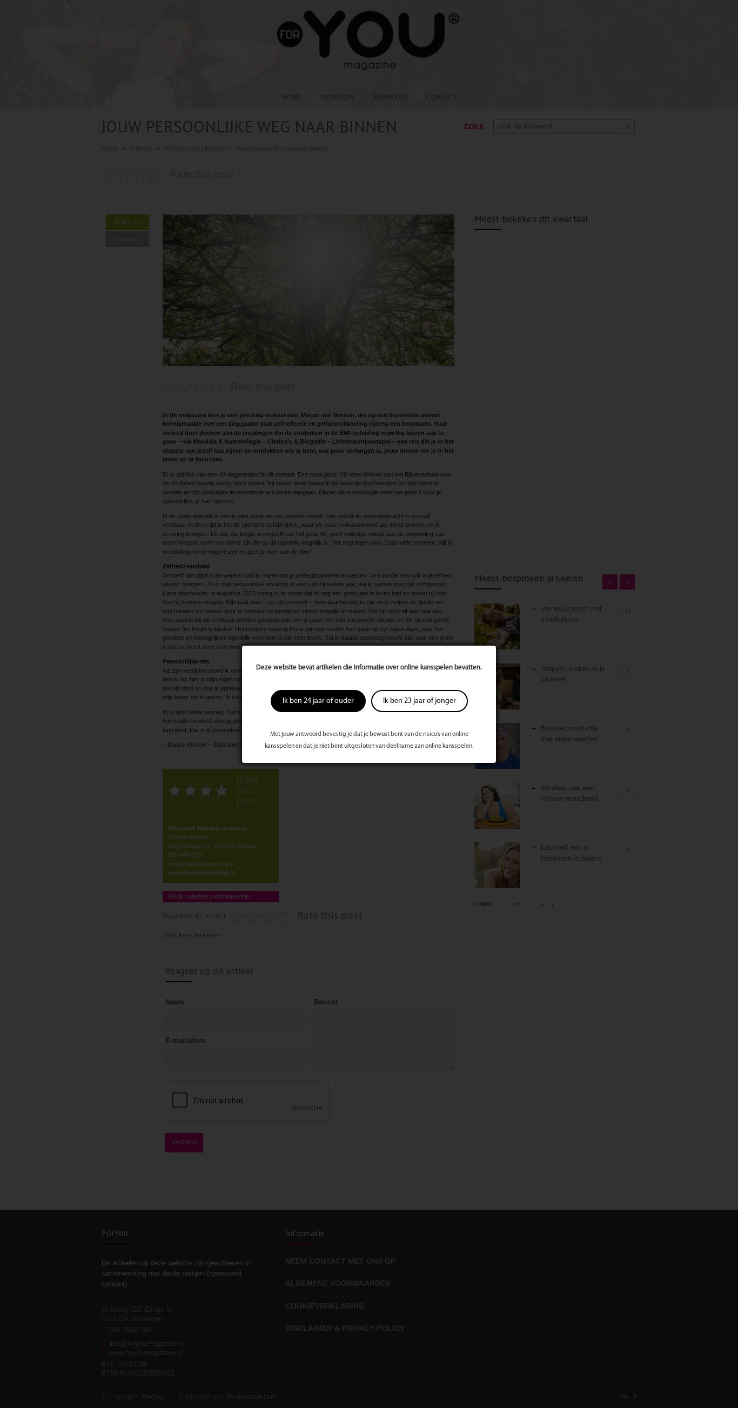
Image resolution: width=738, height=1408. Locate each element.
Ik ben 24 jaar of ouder (318, 701)
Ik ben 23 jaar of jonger (419, 701)
